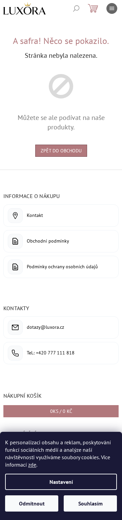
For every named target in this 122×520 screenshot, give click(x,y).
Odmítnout (32, 503)
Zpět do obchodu (61, 151)
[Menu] (112, 8)
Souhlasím (90, 503)
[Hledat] (76, 8)
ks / (61, 411)
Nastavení (61, 481)
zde (32, 464)
